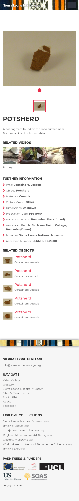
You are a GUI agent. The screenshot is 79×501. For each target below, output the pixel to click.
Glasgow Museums (18, 439)
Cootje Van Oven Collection (23, 430)
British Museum (16, 425)
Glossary (8, 384)
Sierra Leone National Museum (23, 388)
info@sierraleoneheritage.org (22, 365)
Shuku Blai (10, 397)
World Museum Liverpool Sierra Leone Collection (37, 444)
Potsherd (22, 257)
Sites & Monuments (16, 393)
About (7, 401)
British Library (14, 448)
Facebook (9, 405)
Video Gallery (11, 380)
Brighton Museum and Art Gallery (27, 435)
